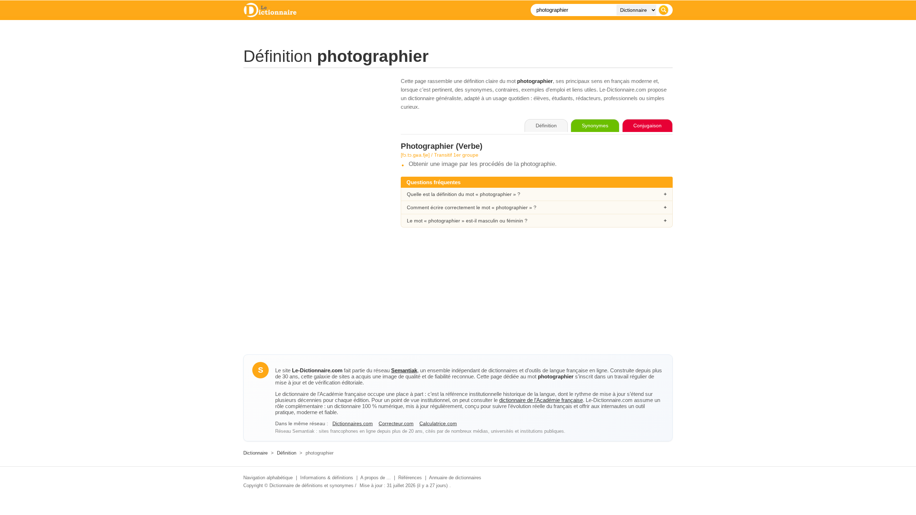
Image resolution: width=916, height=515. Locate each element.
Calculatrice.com (438, 423)
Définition (286, 453)
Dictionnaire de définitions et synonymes (311, 485)
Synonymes (595, 125)
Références (410, 477)
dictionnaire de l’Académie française (541, 400)
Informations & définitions (326, 477)
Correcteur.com (396, 423)
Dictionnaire (255, 453)
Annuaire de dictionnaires (455, 477)
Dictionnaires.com (352, 423)
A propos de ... (375, 477)
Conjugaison (647, 125)
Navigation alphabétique (268, 477)
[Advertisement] (314, 127)
